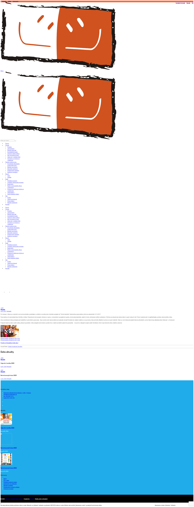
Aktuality (4, 1)
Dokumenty (16, 1)
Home (2, 292)
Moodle (188, 3)
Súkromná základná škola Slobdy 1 (14, 499)
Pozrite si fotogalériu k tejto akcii (9, 343)
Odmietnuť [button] (167, 505)
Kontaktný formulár (180, 3)
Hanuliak (32, 499)
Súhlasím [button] (173, 505)
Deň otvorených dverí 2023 (9, 468)
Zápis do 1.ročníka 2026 (7, 428)
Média (9, 1)
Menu (2, 71)
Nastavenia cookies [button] (160, 505)
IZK (192, 3)
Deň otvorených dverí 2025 (9, 448)
